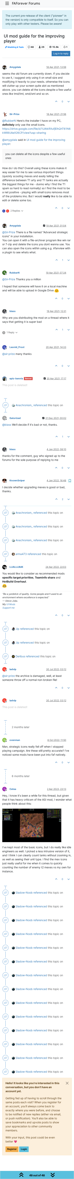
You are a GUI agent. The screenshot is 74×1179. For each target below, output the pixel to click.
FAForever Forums (26, 3)
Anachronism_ (24, 405)
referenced (40, 405)
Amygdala (15, 67)
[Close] (67, 1083)
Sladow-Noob (24, 892)
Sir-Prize (14, 114)
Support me (8, 607)
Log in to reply (60, 53)
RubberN (14, 272)
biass (12, 311)
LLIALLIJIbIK (16, 566)
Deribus (20, 656)
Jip (17, 628)
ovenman (14, 740)
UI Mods (10, 604)
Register (12, 1149)
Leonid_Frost (16, 347)
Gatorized (15, 418)
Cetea (12, 789)
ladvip (12, 669)
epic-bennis (16, 378)
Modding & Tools (15, 47)
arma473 (21, 554)
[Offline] (5, 66)
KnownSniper (17, 480)
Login (24, 1149)
